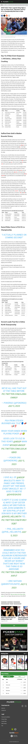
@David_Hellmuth (11, 516)
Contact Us (3, 710)
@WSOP (17, 441)
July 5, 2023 (14, 406)
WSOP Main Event (17, 603)
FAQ (2, 725)
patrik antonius (16, 601)
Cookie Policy (4, 721)
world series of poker (5, 603)
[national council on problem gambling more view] (14, 736)
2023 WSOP (4, 601)
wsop (12, 603)
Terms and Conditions (5, 717)
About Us (3, 708)
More (25, 653)
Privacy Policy (4, 719)
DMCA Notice (4, 723)
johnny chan (10, 601)
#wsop (21, 445)
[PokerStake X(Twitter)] (26, 706)
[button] (25, 662)
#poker (14, 445)
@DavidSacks (14, 494)
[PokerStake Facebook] (22, 706)
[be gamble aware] (14, 732)
